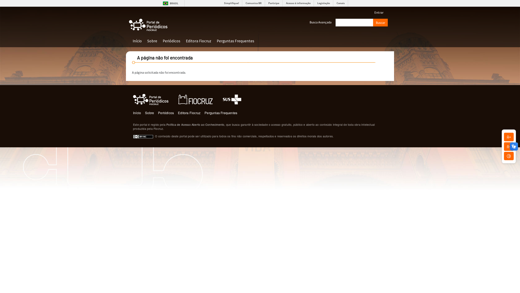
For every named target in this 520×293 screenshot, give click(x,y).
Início (137, 40)
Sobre (152, 40)
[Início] (148, 25)
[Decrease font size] (509, 146)
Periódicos (171, 40)
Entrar (379, 12)
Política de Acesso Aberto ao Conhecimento (195, 124)
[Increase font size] (509, 137)
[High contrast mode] (509, 156)
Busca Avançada (321, 22)
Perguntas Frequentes (235, 40)
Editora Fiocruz (198, 40)
